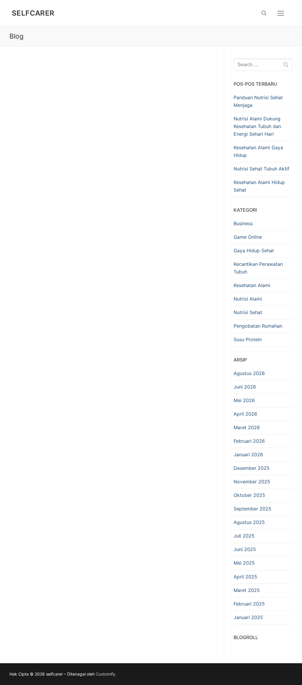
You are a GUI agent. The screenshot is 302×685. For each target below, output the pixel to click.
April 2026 (245, 414)
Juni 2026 (245, 387)
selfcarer (33, 13)
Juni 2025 (245, 549)
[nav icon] (280, 13)
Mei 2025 (244, 563)
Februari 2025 (249, 604)
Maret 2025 (247, 590)
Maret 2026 (247, 427)
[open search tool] (264, 13)
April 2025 (245, 577)
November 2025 (252, 482)
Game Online (248, 237)
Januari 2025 (248, 617)
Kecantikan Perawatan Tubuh (258, 268)
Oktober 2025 (249, 495)
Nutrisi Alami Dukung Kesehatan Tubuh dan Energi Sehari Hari (257, 126)
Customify (105, 673)
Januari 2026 (248, 454)
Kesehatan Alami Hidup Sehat (259, 186)
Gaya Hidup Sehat (254, 250)
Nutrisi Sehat (248, 312)
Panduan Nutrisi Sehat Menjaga (258, 101)
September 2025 (252, 509)
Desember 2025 (252, 468)
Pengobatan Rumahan (258, 326)
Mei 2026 (244, 400)
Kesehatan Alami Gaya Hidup (258, 151)
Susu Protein (248, 339)
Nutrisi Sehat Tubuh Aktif (261, 169)
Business (243, 223)
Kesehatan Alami (252, 285)
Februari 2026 (249, 441)
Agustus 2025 (249, 522)
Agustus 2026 (249, 373)
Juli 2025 (244, 536)
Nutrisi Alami (248, 299)
